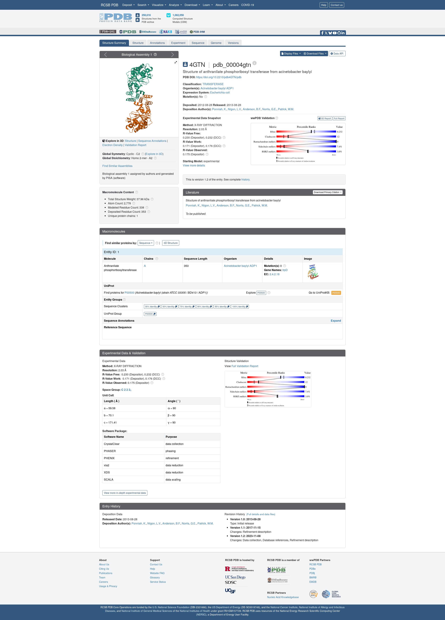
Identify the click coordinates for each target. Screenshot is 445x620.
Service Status (158, 581)
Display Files (291, 53)
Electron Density (112, 145)
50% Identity (168, 306)
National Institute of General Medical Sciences (147, 611)
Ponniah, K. (219, 109)
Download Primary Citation (327, 192)
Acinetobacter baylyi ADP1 (217, 88)
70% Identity (186, 306)
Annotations (157, 43)
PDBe (312, 568)
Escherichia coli (220, 92)
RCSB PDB (109, 4)
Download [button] (191, 5)
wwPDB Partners (319, 560)
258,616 (146, 15)
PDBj (312, 573)
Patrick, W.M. (286, 109)
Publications (105, 573)
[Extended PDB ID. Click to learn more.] (254, 63)
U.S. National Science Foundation (170, 607)
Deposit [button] (127, 5)
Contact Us (156, 564)
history (245, 179)
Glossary (155, 577)
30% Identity (151, 306)
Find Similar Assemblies (117, 166)
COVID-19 (247, 5)
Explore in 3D (154, 154)
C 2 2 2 (126, 390)
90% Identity (203, 306)
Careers (233, 5)
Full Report (339, 118)
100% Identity (238, 306)
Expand (336, 321)
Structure (138, 43)
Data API (338, 53)
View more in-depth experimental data (125, 493)
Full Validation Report (245, 366)
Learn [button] (207, 5)
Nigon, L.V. (234, 109)
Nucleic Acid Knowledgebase (283, 597)
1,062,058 (178, 15)
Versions (233, 43)
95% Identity (220, 306)
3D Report (326, 118)
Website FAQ (157, 573)
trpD (285, 270)
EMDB (312, 581)
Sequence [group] (144, 243)
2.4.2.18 (275, 274)
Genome (216, 43)
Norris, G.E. (269, 109)
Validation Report (135, 145)
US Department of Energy (226, 607)
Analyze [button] (174, 5)
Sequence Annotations (152, 141)
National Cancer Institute (284, 607)
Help (323, 5)
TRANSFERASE (213, 84)
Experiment (178, 43)
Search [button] (142, 5)
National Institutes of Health (195, 611)
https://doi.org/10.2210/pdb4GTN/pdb (218, 77)
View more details (194, 165)
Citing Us (104, 568)
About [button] (220, 5)
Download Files (315, 53)
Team (102, 577)
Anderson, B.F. (252, 109)
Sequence (198, 43)
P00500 (129, 293)
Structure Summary (114, 43)
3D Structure (171, 243)
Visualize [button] (158, 5)
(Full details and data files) (260, 514)
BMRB (312, 577)
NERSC (201, 614)
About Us (104, 564)
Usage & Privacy (108, 586)
